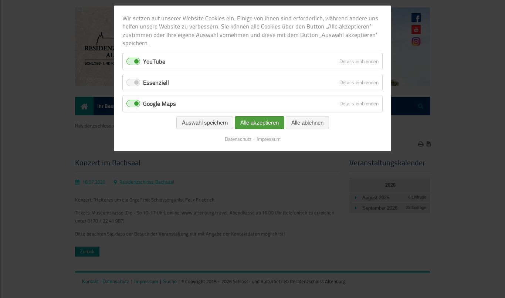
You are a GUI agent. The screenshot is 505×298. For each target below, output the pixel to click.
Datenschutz (238, 139)
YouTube (154, 61)
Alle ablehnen (307, 122)
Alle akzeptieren (259, 122)
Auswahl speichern (205, 122)
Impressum (269, 139)
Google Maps (159, 103)
